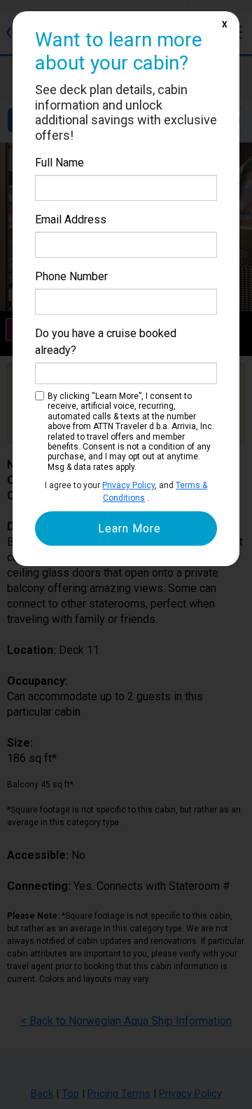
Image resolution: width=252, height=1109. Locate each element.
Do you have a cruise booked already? (105, 342)
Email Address (70, 219)
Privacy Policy (128, 485)
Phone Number (71, 276)
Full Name (59, 162)
